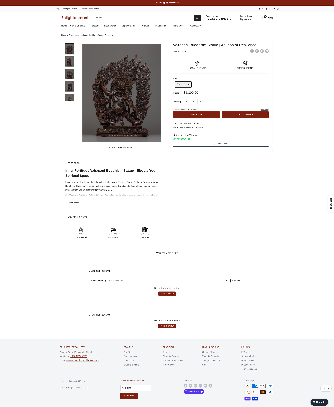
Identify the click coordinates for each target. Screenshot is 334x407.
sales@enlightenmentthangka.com (82, 360)
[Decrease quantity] (186, 101)
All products (74, 35)
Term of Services (249, 369)
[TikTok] (260, 9)
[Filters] (226, 281)
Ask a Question (245, 115)
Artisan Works (109, 26)
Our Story (128, 352)
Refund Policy (247, 361)
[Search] (197, 18)
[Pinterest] (278, 9)
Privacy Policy (248, 365)
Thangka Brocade (210, 356)
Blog (57, 9)
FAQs (244, 352)
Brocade (96, 26)
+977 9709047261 (181, 139)
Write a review (167, 294)
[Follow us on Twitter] (190, 386)
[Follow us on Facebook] (185, 386)
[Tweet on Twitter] (262, 51)
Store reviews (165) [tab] (116, 281)
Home (64, 26)
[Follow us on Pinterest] (200, 386)
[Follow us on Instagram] (195, 386)
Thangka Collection (211, 361)
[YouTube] (274, 9)
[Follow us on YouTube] (205, 386)
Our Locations (130, 356)
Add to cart (196, 115)
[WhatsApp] (263, 9)
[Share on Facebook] (252, 51)
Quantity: (177, 101)
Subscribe (129, 396)
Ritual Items (160, 26)
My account (246, 19)
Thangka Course (70, 9)
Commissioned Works (90, 9)
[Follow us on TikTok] (210, 386)
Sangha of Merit (131, 365)
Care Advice (168, 365)
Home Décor (178, 26)
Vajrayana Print (129, 26)
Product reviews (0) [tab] (98, 281)
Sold (204, 365)
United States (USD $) (72, 381)
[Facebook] (266, 9)
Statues (145, 26)
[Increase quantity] (200, 101)
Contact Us (195, 26)
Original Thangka (210, 352)
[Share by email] (267, 51)
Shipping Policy (248, 356)
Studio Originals (78, 26)
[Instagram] (270, 9)
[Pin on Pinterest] (257, 51)
